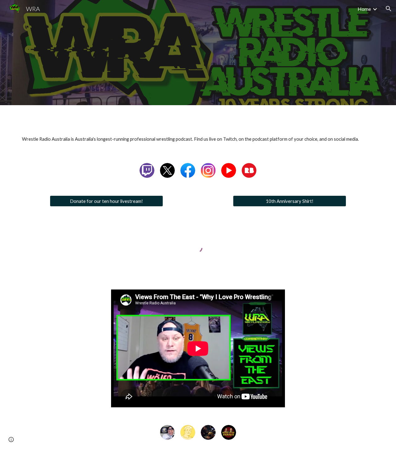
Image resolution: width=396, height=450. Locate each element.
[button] (388, 8)
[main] (198, 139)
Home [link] (364, 9)
